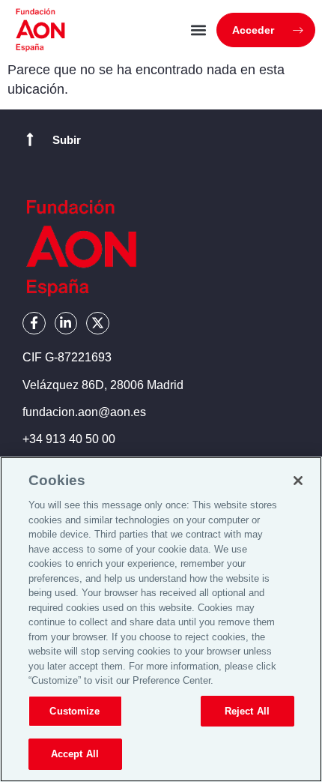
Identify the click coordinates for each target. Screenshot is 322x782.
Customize (74, 711)
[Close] (298, 480)
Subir (66, 139)
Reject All (247, 711)
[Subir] (29, 139)
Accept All (75, 754)
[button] (198, 30)
